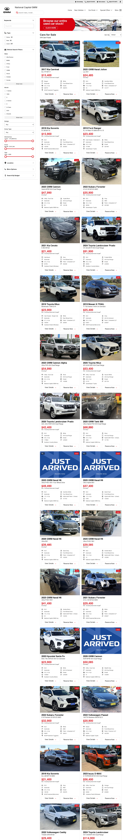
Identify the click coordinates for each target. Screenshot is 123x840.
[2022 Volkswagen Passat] (102, 699)
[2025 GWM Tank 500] (102, 406)
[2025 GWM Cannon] (60, 171)
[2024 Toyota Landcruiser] (102, 817)
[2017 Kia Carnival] (60, 54)
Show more (19, 84)
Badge (6, 121)
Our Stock (91, 10)
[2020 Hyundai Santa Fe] (60, 640)
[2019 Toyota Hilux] (60, 288)
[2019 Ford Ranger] (102, 112)
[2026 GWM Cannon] (102, 640)
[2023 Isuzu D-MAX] (102, 758)
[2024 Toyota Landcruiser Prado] (102, 230)
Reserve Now (68, 94)
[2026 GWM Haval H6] (60, 523)
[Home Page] (6, 10)
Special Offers (105, 10)
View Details (49, 94)
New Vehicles (79, 10)
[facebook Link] (120, 2)
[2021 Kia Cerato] (60, 230)
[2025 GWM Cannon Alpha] (60, 347)
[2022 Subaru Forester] (102, 171)
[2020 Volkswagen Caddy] (60, 817)
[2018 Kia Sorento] (60, 112)
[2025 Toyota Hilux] (102, 347)
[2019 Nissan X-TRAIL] (102, 288)
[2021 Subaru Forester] (102, 582)
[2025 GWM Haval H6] (60, 464)
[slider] (5, 141)
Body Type (7, 129)
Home (70, 10)
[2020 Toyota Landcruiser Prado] (60, 406)
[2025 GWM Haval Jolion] (102, 54)
